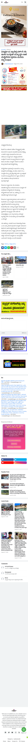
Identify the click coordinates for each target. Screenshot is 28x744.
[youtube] (7, 462)
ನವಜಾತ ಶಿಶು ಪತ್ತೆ (19, 265)
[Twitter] (5, 247)
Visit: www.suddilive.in (14, 440)
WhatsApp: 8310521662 (14, 447)
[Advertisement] (14, 105)
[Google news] (20, 465)
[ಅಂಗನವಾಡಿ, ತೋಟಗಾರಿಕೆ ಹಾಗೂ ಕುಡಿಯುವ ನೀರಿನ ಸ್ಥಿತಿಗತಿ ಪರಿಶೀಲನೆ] (5, 485)
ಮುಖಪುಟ (3, 49)
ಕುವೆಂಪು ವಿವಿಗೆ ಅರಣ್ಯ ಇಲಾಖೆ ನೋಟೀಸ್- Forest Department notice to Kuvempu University (18, 492)
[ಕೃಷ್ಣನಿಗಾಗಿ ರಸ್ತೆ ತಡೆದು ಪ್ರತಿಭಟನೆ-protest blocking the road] (7, 507)
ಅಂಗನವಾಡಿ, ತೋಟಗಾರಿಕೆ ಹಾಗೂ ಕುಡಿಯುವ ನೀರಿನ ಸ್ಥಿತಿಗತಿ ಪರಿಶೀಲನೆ (17, 484)
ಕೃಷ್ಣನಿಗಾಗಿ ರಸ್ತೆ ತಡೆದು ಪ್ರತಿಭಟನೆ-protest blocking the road (6, 513)
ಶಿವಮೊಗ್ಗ (9, 49)
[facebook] (7, 459)
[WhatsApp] (8, 247)
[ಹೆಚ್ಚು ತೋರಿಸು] (17, 247)
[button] (2, 2)
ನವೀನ (3, 332)
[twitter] (20, 459)
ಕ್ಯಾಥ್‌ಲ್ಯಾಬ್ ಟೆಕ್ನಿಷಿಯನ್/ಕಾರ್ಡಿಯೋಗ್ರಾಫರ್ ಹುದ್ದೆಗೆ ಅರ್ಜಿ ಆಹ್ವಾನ (7, 291)
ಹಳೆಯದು (24, 332)
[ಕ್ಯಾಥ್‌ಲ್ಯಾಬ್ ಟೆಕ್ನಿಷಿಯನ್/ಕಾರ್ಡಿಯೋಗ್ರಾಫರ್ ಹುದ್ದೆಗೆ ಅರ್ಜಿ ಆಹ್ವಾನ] (7, 284)
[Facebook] (2, 247)
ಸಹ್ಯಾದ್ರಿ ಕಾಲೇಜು (12, 244)
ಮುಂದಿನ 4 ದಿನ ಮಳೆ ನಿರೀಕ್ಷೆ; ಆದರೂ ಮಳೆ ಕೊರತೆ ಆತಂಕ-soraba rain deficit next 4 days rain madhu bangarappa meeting (18, 477)
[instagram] (20, 462)
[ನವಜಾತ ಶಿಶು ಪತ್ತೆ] (21, 260)
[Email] (14, 247)
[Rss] (7, 465)
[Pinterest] (11, 247)
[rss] (19, 732)
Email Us (14, 443)
